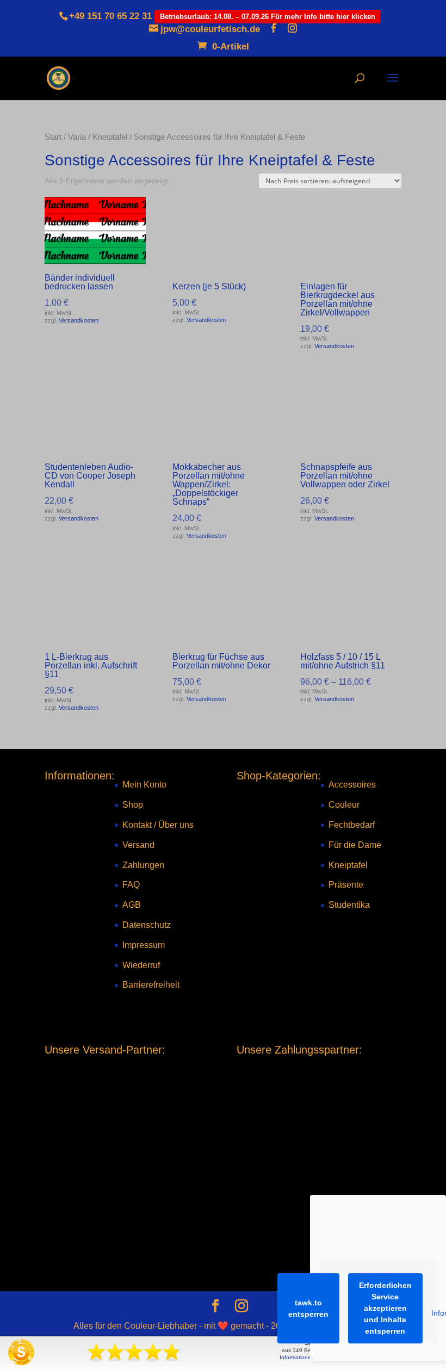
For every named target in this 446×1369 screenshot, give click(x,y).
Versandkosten (78, 320)
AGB (131, 904)
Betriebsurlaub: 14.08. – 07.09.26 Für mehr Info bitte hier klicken (267, 17)
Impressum (143, 944)
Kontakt (137, 824)
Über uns (176, 824)
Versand (138, 844)
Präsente (346, 884)
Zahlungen (143, 864)
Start (53, 137)
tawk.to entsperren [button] (308, 1308)
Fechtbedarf (352, 824)
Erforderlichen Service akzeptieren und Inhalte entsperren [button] (385, 1308)
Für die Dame (355, 844)
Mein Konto (144, 784)
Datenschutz (146, 925)
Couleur (344, 804)
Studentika (349, 904)
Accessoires (352, 784)
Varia (77, 137)
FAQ (131, 884)
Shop (132, 804)
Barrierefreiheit (150, 984)
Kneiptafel (109, 137)
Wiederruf (141, 964)
